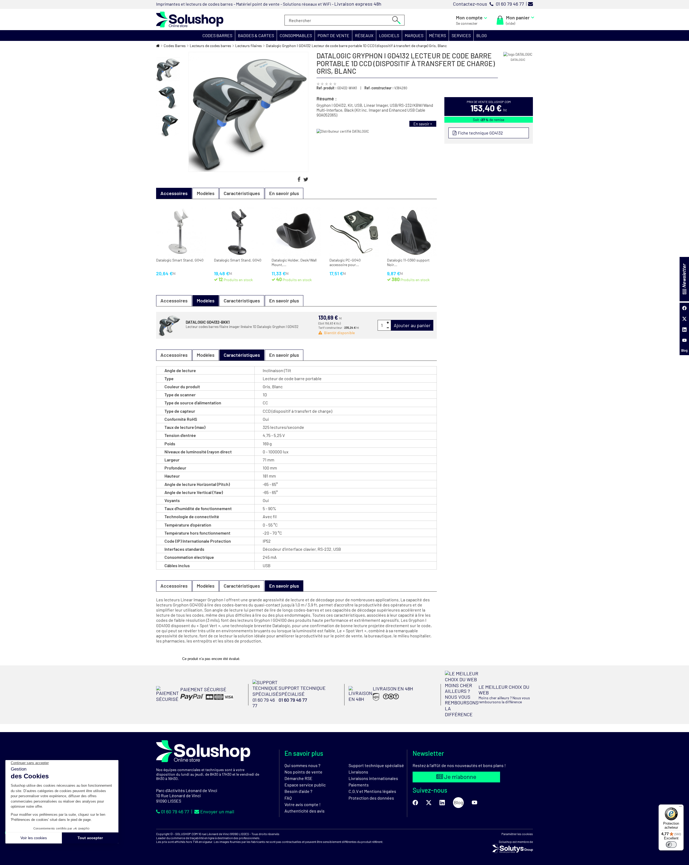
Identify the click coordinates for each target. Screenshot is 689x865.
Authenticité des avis (304, 810)
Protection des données (371, 797)
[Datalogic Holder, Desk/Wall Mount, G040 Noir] (296, 232)
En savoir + (422, 123)
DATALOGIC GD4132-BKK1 (208, 322)
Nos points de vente (303, 771)
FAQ (288, 797)
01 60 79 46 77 (175, 811)
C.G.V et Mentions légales (372, 791)
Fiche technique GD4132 (480, 132)
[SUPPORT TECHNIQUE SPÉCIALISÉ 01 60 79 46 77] (296, 707)
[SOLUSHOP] (189, 19)
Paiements (359, 784)
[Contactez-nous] (530, 4)
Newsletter (684, 276)
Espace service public (305, 784)
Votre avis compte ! (302, 804)
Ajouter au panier (412, 325)
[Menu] (680, 807)
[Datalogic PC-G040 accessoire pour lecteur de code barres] (354, 232)
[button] (217, 35)
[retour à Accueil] (158, 46)
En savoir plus (284, 193)
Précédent (168, 54)
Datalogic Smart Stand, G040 (179, 260)
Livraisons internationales (373, 778)
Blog (684, 350)
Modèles (206, 193)
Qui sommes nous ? (302, 765)
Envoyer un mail (216, 811)
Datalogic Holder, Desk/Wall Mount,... (294, 262)
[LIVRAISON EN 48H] (381, 700)
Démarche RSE (298, 778)
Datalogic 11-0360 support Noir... (408, 262)
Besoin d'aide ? (298, 791)
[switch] (671, 844)
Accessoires (174, 300)
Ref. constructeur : (378, 88)
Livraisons (358, 771)
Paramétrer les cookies (517, 834)
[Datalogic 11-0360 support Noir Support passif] (412, 232)
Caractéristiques (242, 193)
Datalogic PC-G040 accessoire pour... (345, 262)
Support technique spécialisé (376, 765)
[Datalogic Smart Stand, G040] (181, 232)
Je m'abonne (459, 776)
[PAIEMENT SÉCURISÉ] (194, 700)
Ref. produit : (326, 88)
